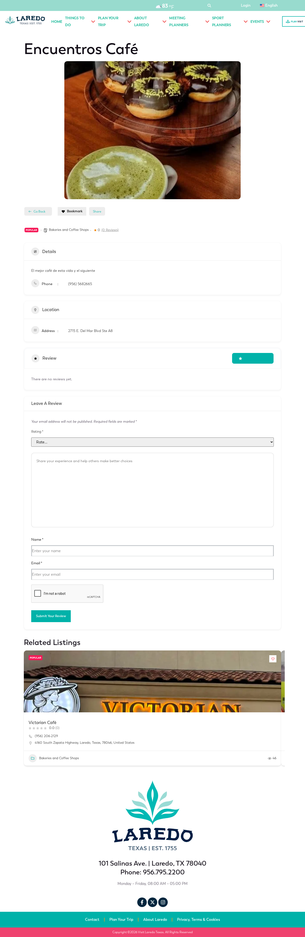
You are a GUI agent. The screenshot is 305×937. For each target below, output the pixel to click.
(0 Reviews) (110, 230)
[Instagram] (163, 902)
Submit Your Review (51, 616)
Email (36, 563)
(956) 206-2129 (46, 736)
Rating (37, 432)
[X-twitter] (152, 902)
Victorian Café (42, 722)
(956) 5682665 (80, 284)
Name (37, 539)
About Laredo (155, 919)
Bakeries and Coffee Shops (69, 230)
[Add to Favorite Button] (272, 658)
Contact (92, 919)
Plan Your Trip (121, 919)
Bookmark (74, 211)
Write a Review (255, 358)
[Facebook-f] (142, 902)
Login (245, 5)
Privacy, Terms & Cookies (198, 919)
